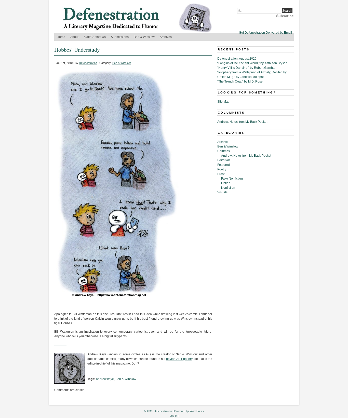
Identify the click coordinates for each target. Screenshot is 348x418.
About (74, 37)
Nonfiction (228, 188)
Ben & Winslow (144, 37)
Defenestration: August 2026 (237, 58)
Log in (173, 415)
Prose (221, 174)
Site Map (223, 101)
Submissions (120, 37)
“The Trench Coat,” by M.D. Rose (240, 81)
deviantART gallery (179, 359)
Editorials (223, 160)
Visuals (222, 192)
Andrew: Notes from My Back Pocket (242, 122)
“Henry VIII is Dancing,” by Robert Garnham (247, 68)
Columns (223, 151)
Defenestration (88, 62)
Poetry (221, 169)
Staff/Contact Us (95, 37)
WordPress (197, 411)
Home (61, 37)
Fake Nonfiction (232, 178)
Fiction (225, 183)
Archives (166, 37)
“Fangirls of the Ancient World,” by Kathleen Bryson (252, 63)
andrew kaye (105, 379)
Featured (223, 165)
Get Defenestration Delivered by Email (265, 32)
